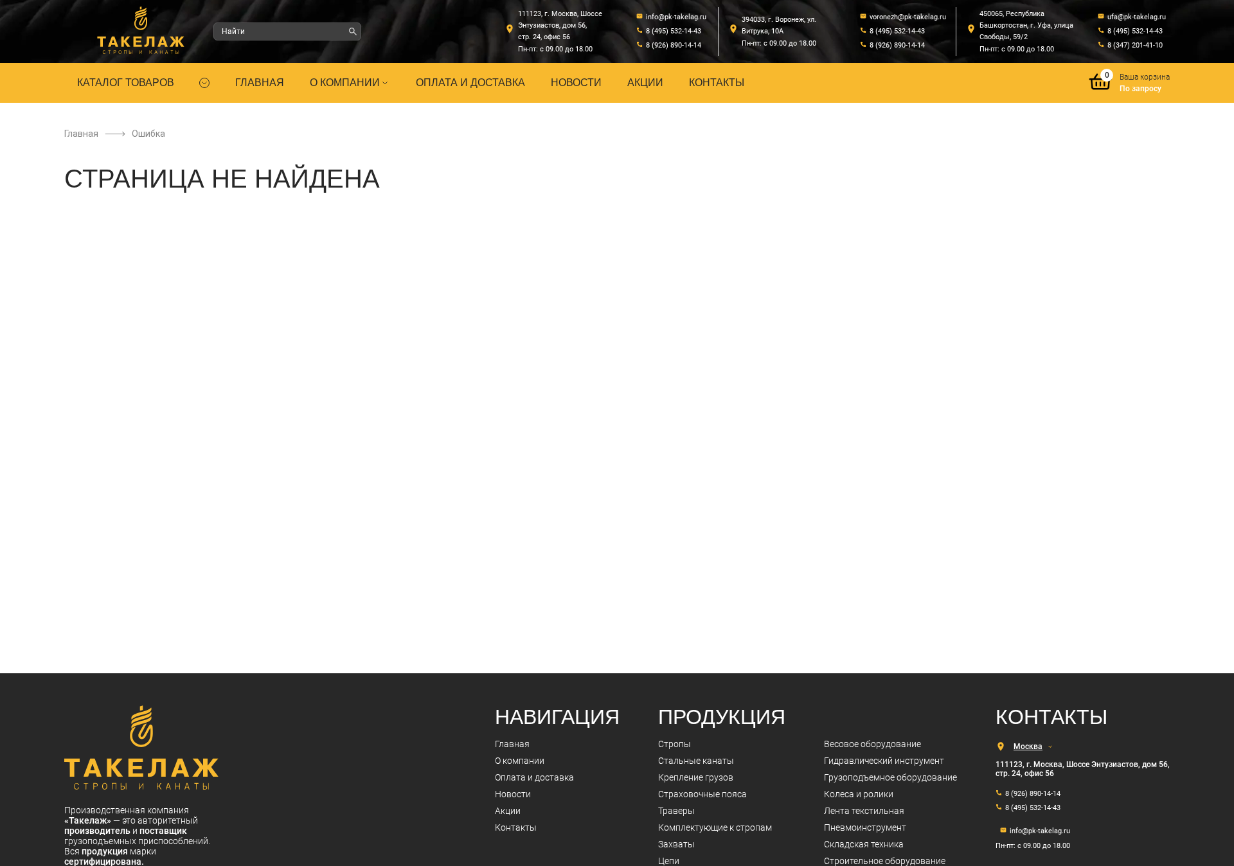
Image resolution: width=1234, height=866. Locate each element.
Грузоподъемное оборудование (890, 777)
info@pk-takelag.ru (676, 17)
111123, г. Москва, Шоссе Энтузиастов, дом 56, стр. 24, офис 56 (560, 25)
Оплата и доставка (470, 82)
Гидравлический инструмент (884, 761)
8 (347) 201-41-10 (1135, 45)
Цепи (668, 861)
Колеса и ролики (858, 794)
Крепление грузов (695, 777)
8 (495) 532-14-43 (673, 31)
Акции (645, 82)
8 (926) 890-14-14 (673, 45)
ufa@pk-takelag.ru (1136, 17)
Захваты (676, 844)
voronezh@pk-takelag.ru (908, 17)
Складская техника (864, 844)
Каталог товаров (125, 82)
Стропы (674, 744)
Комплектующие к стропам (715, 827)
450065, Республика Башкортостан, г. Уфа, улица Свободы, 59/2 (1026, 25)
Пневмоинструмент (865, 827)
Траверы (676, 811)
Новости (576, 82)
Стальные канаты (696, 761)
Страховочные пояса (702, 794)
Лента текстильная (864, 811)
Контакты (716, 82)
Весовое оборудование (872, 744)
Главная (259, 82)
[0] (1100, 90)
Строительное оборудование (884, 861)
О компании (345, 82)
